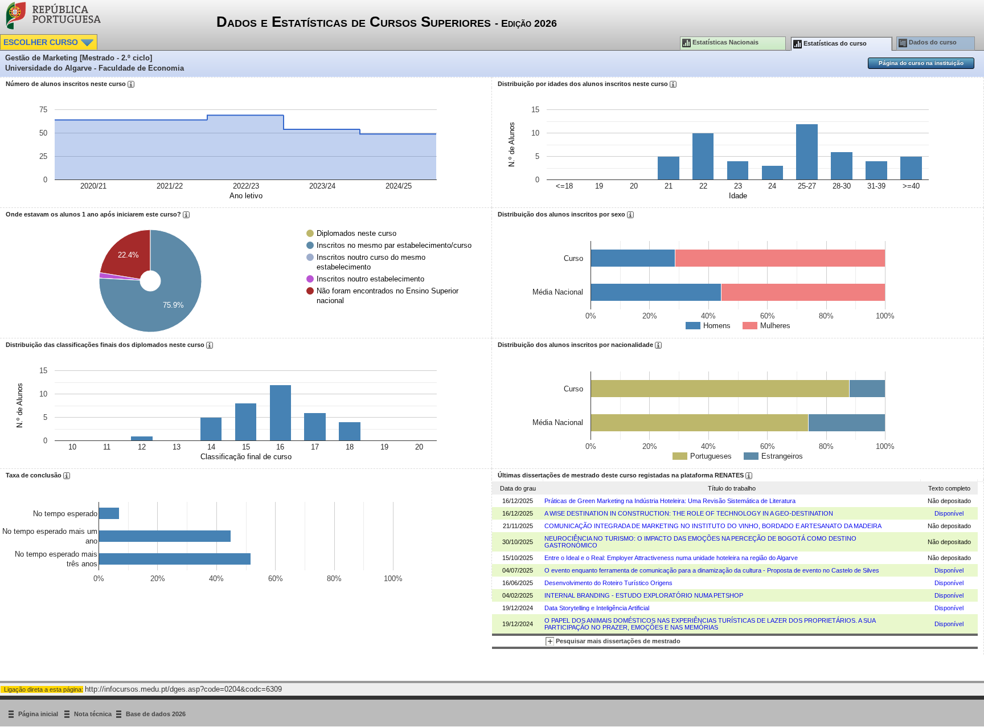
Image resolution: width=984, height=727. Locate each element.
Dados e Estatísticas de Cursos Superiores (386, 21)
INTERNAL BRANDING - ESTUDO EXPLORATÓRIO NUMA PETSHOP (643, 595)
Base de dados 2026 (156, 713)
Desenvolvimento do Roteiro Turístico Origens (608, 582)
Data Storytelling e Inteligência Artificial (596, 608)
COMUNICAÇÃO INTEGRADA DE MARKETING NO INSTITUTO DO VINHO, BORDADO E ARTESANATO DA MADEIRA (713, 525)
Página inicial (39, 713)
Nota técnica (93, 713)
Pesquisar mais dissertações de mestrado (617, 641)
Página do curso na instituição (921, 63)
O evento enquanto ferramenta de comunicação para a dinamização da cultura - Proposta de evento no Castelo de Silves (711, 570)
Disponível (949, 513)
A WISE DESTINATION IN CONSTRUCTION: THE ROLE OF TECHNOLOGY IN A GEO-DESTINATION (688, 513)
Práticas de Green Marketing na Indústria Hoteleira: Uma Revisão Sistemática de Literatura (670, 500)
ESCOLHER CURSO (41, 42)
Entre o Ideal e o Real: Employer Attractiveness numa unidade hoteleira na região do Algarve (671, 557)
